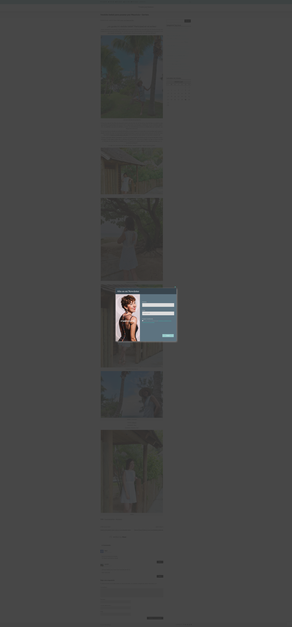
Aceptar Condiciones (148, 319)
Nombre (144, 302)
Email (144, 310)
